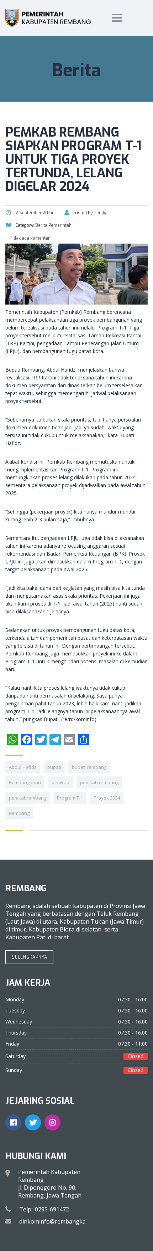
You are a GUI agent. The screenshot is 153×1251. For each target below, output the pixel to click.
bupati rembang (89, 767)
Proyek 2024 (107, 798)
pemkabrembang (27, 798)
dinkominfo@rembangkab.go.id (61, 1221)
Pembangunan (25, 782)
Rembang (19, 813)
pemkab (60, 782)
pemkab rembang (99, 782)
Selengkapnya (29, 957)
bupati (54, 767)
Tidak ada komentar (29, 238)
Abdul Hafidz (23, 767)
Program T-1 (70, 798)
